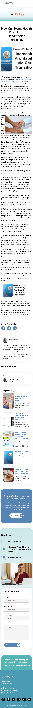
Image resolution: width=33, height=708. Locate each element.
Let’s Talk (14, 516)
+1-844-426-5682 (15, 557)
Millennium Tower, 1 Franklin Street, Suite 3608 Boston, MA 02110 (9, 690)
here (26, 146)
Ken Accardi (14, 379)
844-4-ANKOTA (6, 681)
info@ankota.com (14, 542)
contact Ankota (8, 317)
